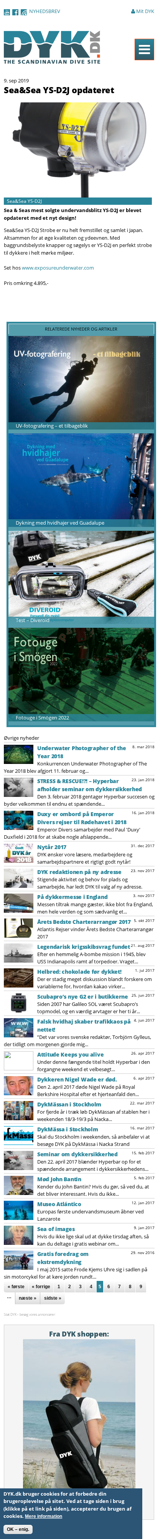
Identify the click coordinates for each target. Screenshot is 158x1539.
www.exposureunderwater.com (58, 267)
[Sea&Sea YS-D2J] (78, 193)
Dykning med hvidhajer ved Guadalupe (60, 522)
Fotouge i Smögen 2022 (42, 717)
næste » (27, 1298)
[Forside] (52, 59)
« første (16, 1286)
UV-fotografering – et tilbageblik (52, 425)
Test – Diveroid (32, 620)
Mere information (43, 1516)
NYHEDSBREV (44, 11)
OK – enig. (18, 1529)
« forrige (41, 1286)
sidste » (52, 1298)
